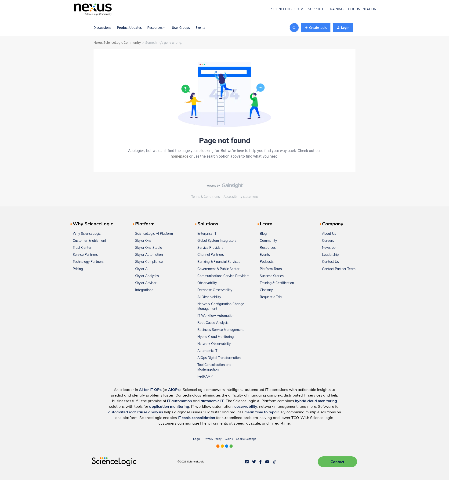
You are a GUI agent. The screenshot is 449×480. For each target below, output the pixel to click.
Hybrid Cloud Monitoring (215, 337)
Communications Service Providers (223, 276)
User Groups (181, 27)
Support (315, 9)
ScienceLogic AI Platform (154, 234)
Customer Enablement (89, 241)
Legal (196, 439)
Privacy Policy (212, 439)
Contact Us (330, 262)
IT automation (179, 401)
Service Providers (210, 248)
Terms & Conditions (205, 196)
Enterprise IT (206, 234)
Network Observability (214, 344)
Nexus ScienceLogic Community (117, 42)
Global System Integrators (216, 241)
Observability (207, 283)
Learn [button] (266, 224)
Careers (328, 241)
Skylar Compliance (149, 262)
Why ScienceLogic (87, 234)
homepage (179, 156)
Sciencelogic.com (287, 9)
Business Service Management (220, 330)
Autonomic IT (207, 351)
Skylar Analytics (147, 276)
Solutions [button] (207, 224)
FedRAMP (205, 377)
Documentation (362, 9)
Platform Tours (271, 269)
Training (336, 9)
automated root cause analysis (135, 412)
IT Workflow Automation (215, 316)
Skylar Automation (149, 255)
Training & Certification (277, 283)
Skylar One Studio (148, 248)
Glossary (266, 290)
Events (200, 27)
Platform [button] (145, 224)
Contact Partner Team (338, 269)
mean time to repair (261, 412)
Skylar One (143, 241)
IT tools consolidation (196, 418)
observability (245, 407)
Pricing (78, 269)
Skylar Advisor (145, 283)
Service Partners (85, 255)
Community (268, 241)
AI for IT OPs (150, 390)
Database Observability (214, 290)
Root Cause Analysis (212, 323)
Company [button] (332, 224)
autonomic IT (212, 401)
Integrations (144, 290)
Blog (263, 234)
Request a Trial (271, 297)
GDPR (229, 439)
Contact (337, 461)
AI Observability (209, 297)
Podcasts (267, 262)
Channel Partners (210, 255)
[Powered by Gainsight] (224, 186)
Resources (268, 248)
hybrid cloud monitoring (316, 401)
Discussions (102, 27)
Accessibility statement (241, 196)
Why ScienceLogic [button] (93, 224)
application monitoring (169, 407)
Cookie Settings (246, 439)
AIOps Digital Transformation (219, 358)
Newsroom (330, 248)
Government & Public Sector (218, 269)
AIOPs (174, 390)
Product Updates (129, 27)
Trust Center (82, 248)
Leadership (330, 255)
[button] (316, 27)
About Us (329, 234)
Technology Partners (88, 262)
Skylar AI (141, 269)
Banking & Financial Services (218, 262)
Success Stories (272, 276)
